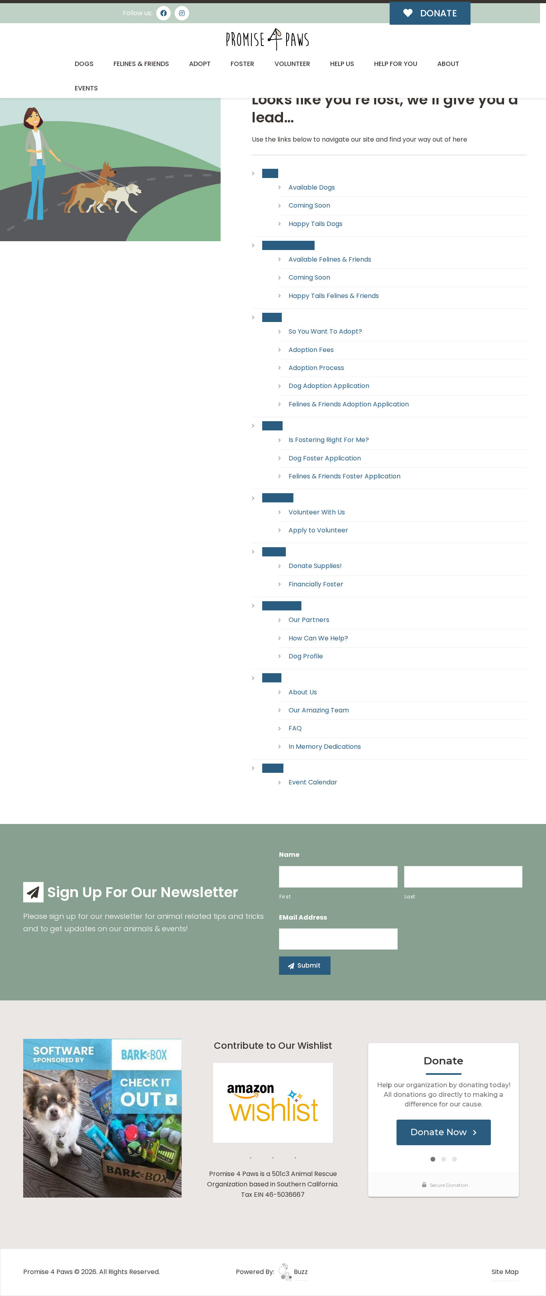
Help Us (342, 63)
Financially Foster (316, 584)
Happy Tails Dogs (316, 223)
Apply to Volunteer (318, 530)
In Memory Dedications (325, 746)
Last (410, 896)
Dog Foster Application (325, 458)
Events (86, 88)
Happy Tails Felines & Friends (334, 295)
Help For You (395, 63)
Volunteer (292, 63)
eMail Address (303, 918)
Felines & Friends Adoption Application (349, 404)
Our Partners (309, 619)
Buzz (300, 1271)
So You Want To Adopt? (325, 331)
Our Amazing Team (319, 710)
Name (289, 855)
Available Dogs (312, 187)
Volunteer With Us (317, 512)
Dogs (84, 63)
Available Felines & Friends (330, 259)
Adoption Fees (311, 349)
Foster (242, 63)
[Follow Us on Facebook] (163, 13)
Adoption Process (316, 367)
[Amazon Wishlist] (273, 1102)
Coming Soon (309, 205)
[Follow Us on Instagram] (182, 13)
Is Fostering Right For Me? (329, 439)
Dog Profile (306, 656)
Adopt (200, 63)
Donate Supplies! (315, 565)
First (285, 896)
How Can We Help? (318, 638)
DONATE (437, 13)
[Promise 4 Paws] (267, 39)
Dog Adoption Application (329, 385)
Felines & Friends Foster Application (345, 476)
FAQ (295, 728)
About (448, 63)
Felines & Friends (141, 63)
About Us (303, 692)
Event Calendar (313, 782)
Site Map (505, 1271)
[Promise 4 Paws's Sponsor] (102, 1117)
